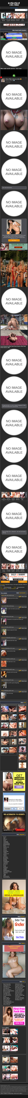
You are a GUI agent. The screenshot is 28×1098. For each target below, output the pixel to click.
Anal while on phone (7, 994)
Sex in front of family (13, 1051)
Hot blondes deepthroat (19, 985)
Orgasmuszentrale (6, 843)
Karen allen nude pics (18, 20)
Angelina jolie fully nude (14, 1071)
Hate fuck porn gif (21, 712)
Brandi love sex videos (4, 728)
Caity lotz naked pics (18, 499)
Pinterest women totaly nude (22, 761)
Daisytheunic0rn (6, 876)
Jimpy (2, 680)
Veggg (4, 874)
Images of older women (22, 499)
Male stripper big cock (19, 987)
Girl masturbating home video (8, 1002)
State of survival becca (7, 989)
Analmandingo (6, 842)
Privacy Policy (10, 1093)
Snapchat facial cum (12, 736)
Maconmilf (5, 860)
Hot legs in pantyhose (19, 994)
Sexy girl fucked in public (19, 989)
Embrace (3, 669)
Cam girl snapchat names (13, 499)
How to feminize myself (3, 571)
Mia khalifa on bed (18, 999)
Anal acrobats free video (4, 499)
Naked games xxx (6, 986)
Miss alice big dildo (13, 570)
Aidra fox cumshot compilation (12, 712)
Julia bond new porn (18, 984)
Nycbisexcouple (6, 847)
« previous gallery (5, 581)
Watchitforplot (5, 851)
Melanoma (3, 658)
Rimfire (2, 595)
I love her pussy (21, 728)
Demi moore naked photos (13, 20)
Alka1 (4, 838)
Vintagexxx (5, 868)
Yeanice (4, 840)
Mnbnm (4, 845)
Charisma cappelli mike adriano (5, 1035)
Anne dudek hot (6, 988)
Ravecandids (5, 857)
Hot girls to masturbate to (19, 998)
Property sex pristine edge (19, 995)
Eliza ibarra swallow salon (13, 1044)
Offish (2, 616)
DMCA (20, 1093)
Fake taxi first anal (6, 1004)
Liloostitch (5, 850)
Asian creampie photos (7, 1003)
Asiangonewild (6, 853)
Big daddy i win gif (4, 753)
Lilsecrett (4, 849)
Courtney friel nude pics (19, 990)
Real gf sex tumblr (3, 720)
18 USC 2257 (16, 1093)
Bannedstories (5, 858)
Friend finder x (17, 996)
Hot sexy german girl (12, 728)
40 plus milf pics (6, 997)
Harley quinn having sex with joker (22, 753)
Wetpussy (5, 854)
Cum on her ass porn (7, 987)
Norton (2, 606)
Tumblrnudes (5, 841)
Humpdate (5, 859)
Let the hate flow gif (13, 1063)
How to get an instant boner (8, 20)
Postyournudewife (6, 877)
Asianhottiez (5, 862)
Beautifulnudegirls (6, 844)
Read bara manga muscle (5, 1051)
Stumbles (3, 648)
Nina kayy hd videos (18, 991)
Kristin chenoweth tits (8, 499)
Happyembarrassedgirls (7, 871)
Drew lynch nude (6, 999)
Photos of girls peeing (22, 768)
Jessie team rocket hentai (19, 997)
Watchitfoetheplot (6, 870)
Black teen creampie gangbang (8, 990)
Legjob (4, 875)
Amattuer (5, 856)
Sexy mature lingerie (22, 720)
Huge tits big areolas (7, 984)
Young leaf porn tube (7, 985)
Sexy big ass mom (6, 993)
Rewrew (4, 865)
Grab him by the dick (5, 1071)
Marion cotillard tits (6, 998)
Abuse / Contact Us (4, 1093)
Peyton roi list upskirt (5, 1063)
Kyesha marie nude (18, 570)
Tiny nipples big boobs (22, 744)
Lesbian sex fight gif (3, 20)
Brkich (2, 627)
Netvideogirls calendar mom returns (4, 737)
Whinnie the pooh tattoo (22, 736)
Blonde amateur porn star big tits (13, 1035)
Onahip (4, 866)
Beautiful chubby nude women (22, 571)
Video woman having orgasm (22, 21)
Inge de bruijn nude (4, 712)
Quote (25, 596)
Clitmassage (5, 863)
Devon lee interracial (18, 988)
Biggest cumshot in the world (12, 721)
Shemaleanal (5, 867)
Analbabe (5, 852)
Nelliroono (5, 839)
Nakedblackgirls (6, 861)
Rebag (2, 690)
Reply (23, 596)
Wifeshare (5, 848)
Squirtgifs (5, 869)
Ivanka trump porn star (7, 1000)
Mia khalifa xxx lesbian (8, 570)
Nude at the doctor (18, 993)
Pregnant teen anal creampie (20, 986)
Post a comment (4, 593)
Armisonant (3, 637)
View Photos (14, 240)
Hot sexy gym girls (6, 991)
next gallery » (22, 581)
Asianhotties (5, 872)
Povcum (5, 589)
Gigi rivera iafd (11, 753)
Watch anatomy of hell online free (5, 1044)
